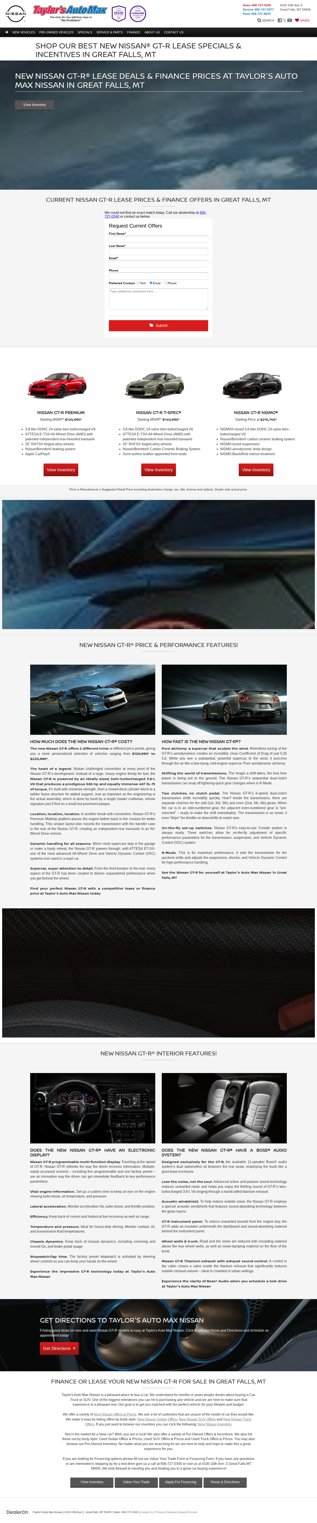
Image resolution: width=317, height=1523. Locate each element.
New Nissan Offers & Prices (115, 1414)
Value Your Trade (136, 1482)
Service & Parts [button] (109, 32)
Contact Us (146, 1512)
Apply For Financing (180, 1482)
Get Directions (58, 1348)
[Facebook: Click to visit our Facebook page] (280, 20)
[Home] (6, 32)
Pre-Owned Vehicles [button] (56, 32)
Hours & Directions (225, 1482)
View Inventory (34, 105)
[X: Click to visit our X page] (284, 20)
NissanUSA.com (187, 1512)
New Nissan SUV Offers (197, 1419)
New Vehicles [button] (24, 32)
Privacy (160, 1512)
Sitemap (171, 1512)
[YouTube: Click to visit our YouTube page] (289, 20)
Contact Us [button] (174, 32)
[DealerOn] (17, 1512)
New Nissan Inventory (214, 1424)
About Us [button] (152, 32)
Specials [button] (85, 32)
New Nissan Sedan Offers (157, 1419)
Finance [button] (133, 32)
